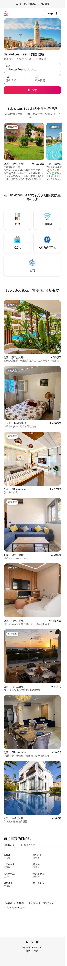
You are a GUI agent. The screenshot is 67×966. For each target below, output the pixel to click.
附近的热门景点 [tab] (27, 845)
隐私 (28, 950)
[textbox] (18, 80)
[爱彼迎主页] (6, 13)
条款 (36, 950)
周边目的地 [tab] (9, 845)
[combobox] (32, 69)
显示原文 (45, 4)
